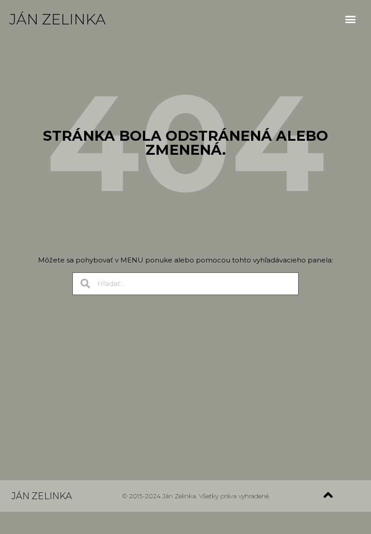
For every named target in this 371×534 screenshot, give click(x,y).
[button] (350, 19)
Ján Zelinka (58, 19)
